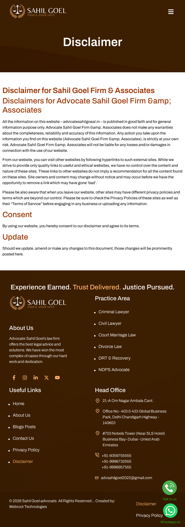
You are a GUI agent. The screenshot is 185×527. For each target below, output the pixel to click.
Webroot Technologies (28, 507)
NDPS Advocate (114, 369)
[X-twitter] (46, 377)
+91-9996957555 (116, 467)
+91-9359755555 (116, 456)
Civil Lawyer (110, 323)
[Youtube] (57, 377)
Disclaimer (23, 461)
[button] (171, 12)
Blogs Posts (24, 426)
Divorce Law (110, 346)
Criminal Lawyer (114, 311)
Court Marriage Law (117, 335)
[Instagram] (25, 377)
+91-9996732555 (116, 461)
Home (18, 403)
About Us (21, 415)
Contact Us (23, 438)
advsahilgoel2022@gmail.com (126, 478)
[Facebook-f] (14, 377)
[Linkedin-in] (35, 377)
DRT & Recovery (115, 358)
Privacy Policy (26, 449)
